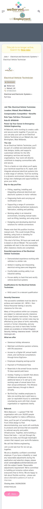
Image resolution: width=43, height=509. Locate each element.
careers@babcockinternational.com (23, 463)
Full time (7, 97)
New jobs (25, 49)
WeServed (11, 86)
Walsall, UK (11, 88)
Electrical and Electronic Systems (24, 56)
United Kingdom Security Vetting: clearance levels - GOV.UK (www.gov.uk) (21, 331)
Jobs (6, 56)
